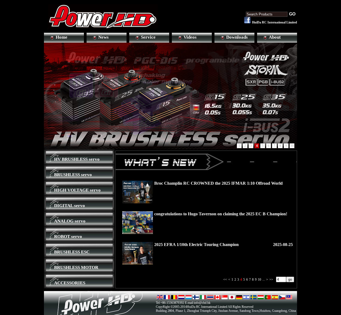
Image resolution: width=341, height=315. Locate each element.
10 (259, 279)
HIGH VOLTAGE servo (77, 190)
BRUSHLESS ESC (72, 252)
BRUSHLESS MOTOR (76, 267)
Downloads (237, 37)
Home (61, 37)
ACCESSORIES (69, 282)
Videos (190, 37)
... (263, 279)
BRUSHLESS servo (73, 174)
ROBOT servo (68, 236)
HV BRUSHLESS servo (77, 159)
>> (271, 279)
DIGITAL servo (69, 205)
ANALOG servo (70, 221)
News (103, 37)
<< (225, 279)
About (275, 37)
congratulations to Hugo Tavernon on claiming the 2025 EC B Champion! (220, 214)
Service (148, 37)
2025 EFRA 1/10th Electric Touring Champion (196, 244)
